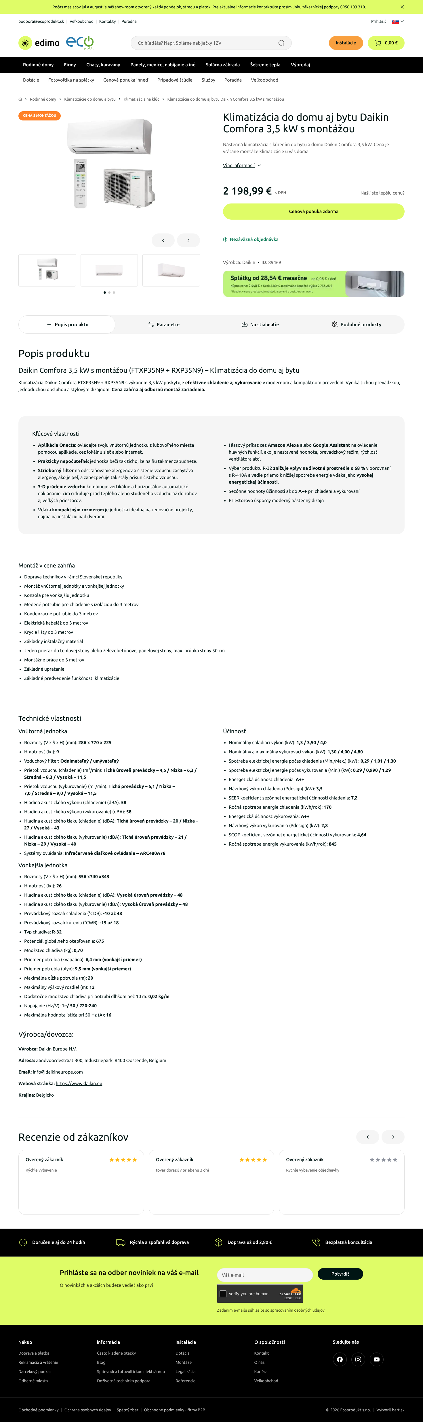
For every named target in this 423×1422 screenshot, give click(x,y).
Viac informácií (239, 165)
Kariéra (261, 1371)
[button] (378, 43)
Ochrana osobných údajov (87, 1410)
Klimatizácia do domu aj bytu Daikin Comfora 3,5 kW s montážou (225, 99)
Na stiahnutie (264, 324)
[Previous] (163, 240)
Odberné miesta (33, 1380)
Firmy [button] (70, 64)
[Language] (398, 21)
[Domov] (56, 43)
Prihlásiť (378, 21)
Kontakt (261, 1353)
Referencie (185, 1380)
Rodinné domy (43, 99)
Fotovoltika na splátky (71, 80)
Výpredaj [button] (300, 64)
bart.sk (398, 1410)
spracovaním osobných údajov (297, 1310)
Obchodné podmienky (38, 1410)
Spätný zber (127, 1410)
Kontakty (107, 21)
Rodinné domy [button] (38, 64)
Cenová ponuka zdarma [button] (314, 211)
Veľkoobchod (82, 21)
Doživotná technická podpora (123, 1380)
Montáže (184, 1362)
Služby (208, 80)
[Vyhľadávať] (281, 42)
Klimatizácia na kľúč (141, 99)
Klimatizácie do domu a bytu (90, 99)
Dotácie (31, 80)
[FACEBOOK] (340, 1359)
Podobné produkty (361, 324)
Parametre (168, 324)
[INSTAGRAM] (358, 1359)
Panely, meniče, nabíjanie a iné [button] (163, 64)
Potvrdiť (340, 1273)
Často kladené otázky (116, 1353)
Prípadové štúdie (175, 80)
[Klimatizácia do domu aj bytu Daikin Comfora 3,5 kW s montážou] (109, 169)
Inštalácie (346, 43)
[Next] (188, 240)
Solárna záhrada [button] (223, 64)
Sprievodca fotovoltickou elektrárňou (131, 1371)
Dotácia (183, 1353)
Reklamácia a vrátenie (38, 1362)
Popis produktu (71, 324)
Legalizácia (185, 1371)
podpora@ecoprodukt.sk (41, 21)
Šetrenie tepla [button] (265, 64)
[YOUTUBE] (377, 1359)
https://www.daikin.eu (79, 1083)
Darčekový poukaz (35, 1371)
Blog (101, 1362)
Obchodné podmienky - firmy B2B (174, 1410)
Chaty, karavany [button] (103, 64)
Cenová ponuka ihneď (125, 80)
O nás (259, 1362)
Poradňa (129, 21)
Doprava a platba (33, 1353)
